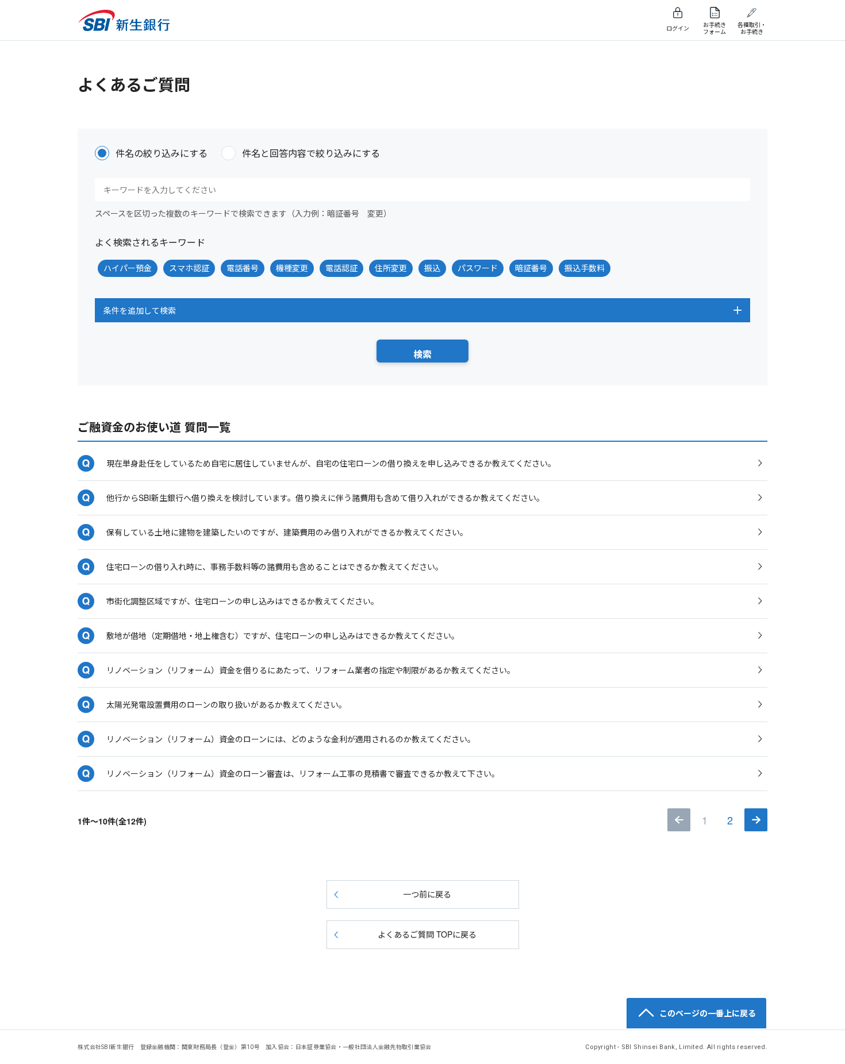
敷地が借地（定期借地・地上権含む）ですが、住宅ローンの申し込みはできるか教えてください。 (282, 635)
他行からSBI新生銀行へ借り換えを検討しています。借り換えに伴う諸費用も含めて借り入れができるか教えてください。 (325, 497)
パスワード (478, 267)
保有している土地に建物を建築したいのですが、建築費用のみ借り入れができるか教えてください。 (287, 532)
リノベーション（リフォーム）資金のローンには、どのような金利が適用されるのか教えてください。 (290, 739)
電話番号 (242, 267)
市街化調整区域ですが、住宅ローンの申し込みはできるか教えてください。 (242, 601)
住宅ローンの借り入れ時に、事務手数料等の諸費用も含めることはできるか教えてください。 (274, 566)
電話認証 (341, 267)
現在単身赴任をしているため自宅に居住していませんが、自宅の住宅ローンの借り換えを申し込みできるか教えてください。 (331, 463)
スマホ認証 (189, 267)
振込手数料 (584, 267)
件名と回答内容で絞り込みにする (311, 153)
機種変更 (292, 267)
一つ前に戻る (427, 894)
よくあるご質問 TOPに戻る (427, 934)
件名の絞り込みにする (162, 153)
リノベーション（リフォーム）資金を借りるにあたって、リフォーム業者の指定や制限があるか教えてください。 (310, 670)
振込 (432, 267)
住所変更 (391, 267)
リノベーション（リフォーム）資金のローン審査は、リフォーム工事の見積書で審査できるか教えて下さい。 (303, 773)
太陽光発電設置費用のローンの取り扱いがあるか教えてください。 (226, 704)
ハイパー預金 (127, 267)
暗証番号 (531, 267)
